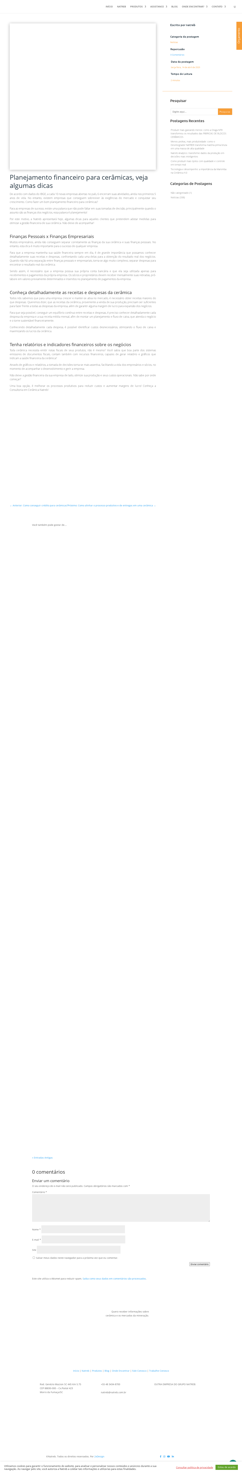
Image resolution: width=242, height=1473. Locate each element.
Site (34, 1249)
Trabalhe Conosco (159, 1370)
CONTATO (217, 6)
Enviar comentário (200, 1264)
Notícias (174, 42)
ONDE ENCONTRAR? (193, 6)
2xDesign (99, 1456)
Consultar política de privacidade (194, 1467)
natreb (190, 25)
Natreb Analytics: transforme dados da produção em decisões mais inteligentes (102, 1134)
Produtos (97, 1370)
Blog (107, 1370)
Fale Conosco (139, 1370)
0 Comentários (177, 54)
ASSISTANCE (157, 6)
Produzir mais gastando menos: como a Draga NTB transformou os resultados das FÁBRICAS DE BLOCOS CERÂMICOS (198, 133)
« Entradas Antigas (42, 1157)
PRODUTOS (136, 6)
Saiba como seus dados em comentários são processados (114, 1278)
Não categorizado (179, 192)
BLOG (174, 6)
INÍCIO (109, 6)
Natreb (85, 1370)
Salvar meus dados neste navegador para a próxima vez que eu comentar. (77, 1257)
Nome (36, 1229)
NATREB (121, 6)
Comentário (39, 1192)
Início (76, 1370)
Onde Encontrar (121, 1370)
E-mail (36, 1239)
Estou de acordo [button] (227, 1467)
